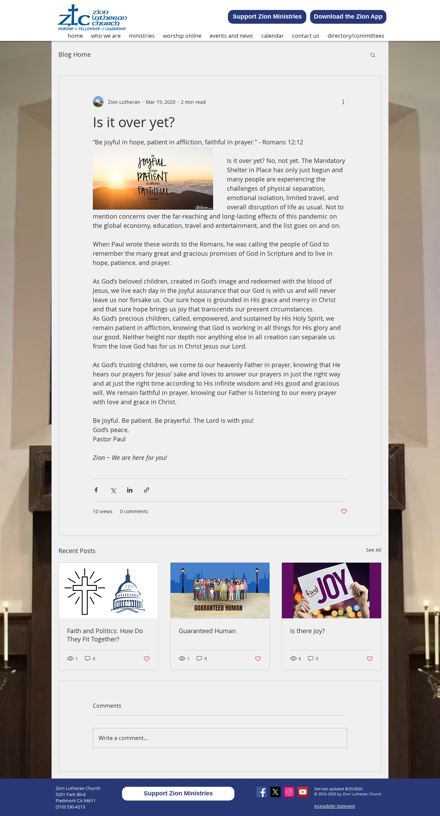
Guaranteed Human (207, 631)
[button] (106, 36)
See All (374, 550)
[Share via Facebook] (96, 490)
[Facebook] (261, 792)
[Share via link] (146, 490)
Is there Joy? (307, 631)
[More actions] (343, 102)
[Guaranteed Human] (220, 590)
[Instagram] (289, 792)
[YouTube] (303, 792)
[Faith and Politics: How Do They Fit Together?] (108, 590)
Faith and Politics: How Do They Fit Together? (105, 635)
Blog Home (74, 54)
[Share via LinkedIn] (129, 490)
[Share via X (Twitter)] (113, 490)
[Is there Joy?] (331, 590)
